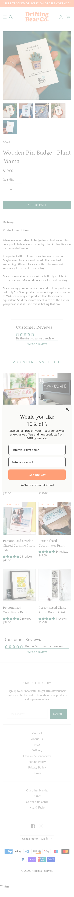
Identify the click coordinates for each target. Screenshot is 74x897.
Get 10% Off (37, 475)
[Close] (67, 409)
